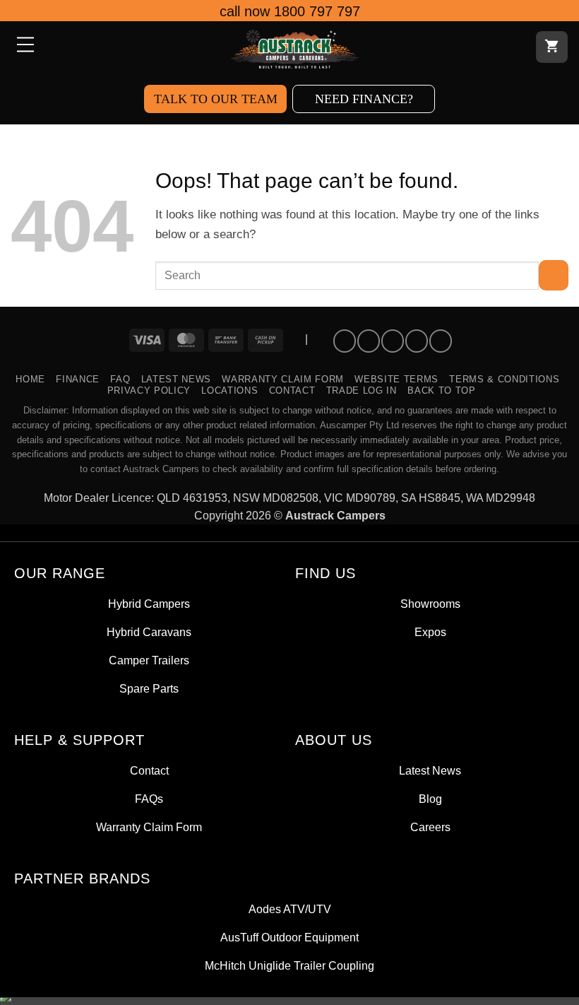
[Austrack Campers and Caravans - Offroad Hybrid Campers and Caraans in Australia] (295, 49)
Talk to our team (215, 99)
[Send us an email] (416, 340)
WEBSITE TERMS (396, 379)
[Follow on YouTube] (440, 340)
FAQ (120, 379)
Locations (229, 390)
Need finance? (364, 99)
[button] (24, 46)
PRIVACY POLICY (149, 390)
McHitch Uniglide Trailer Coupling (289, 966)
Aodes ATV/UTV (290, 909)
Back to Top (441, 390)
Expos (430, 632)
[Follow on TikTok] (392, 340)
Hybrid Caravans (149, 632)
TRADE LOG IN (361, 390)
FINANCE (78, 379)
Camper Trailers (149, 660)
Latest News (176, 379)
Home (30, 379)
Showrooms (430, 604)
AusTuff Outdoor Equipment (289, 937)
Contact (292, 390)
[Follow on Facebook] (344, 340)
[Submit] (553, 275)
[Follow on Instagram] (368, 340)
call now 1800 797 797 (290, 11)
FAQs (149, 799)
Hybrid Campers (149, 604)
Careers (430, 827)
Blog (430, 799)
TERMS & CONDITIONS (504, 379)
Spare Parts (149, 689)
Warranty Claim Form (283, 379)
